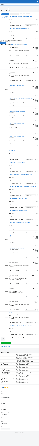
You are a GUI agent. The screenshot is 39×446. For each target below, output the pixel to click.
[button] (37, 1)
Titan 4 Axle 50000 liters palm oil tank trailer (16, 248)
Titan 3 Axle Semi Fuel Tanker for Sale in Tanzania (18, 198)
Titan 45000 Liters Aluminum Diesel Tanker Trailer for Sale (19, 222)
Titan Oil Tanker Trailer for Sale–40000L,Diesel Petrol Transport (20, 98)
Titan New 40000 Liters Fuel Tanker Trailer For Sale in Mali (19, 70)
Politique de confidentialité (5, 412)
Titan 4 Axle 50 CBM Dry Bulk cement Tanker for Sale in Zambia (20, 16)
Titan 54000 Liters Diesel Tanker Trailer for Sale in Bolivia (19, 28)
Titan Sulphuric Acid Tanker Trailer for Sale (16, 85)
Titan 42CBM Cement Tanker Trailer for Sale (17, 111)
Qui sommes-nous (4, 391)
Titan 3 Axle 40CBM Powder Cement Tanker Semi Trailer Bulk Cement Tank (22, 186)
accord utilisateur (24, 44)
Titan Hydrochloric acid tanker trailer (15, 312)
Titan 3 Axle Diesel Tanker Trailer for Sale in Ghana (18, 210)
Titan (10, 235)
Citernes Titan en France (18, 384)
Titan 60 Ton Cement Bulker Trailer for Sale (16, 123)
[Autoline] (1, 7)
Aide (2, 393)
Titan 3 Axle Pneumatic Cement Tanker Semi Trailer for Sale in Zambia (7, 370)
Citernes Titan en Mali (3, 384)
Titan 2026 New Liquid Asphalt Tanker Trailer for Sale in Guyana (20, 174)
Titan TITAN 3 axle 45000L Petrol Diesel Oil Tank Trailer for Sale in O (21, 325)
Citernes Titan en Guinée (11, 384)
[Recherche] (38, 4)
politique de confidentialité (15, 44)
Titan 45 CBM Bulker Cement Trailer (15, 150)
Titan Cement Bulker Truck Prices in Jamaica (17, 162)
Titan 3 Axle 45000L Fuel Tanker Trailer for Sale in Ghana (19, 46)
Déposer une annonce (5, 342)
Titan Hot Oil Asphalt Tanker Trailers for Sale (17, 136)
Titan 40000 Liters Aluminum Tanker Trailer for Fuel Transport (20, 273)
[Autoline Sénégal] (6, 1)
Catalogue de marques (4, 417)
